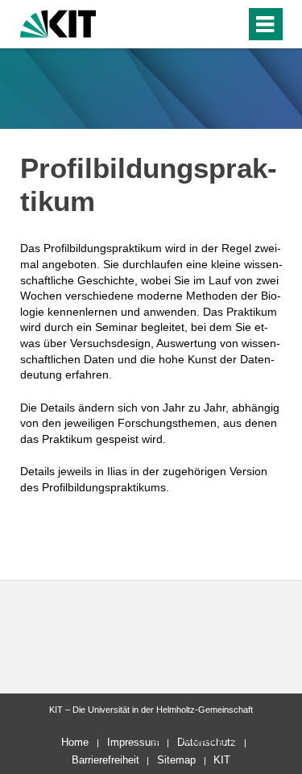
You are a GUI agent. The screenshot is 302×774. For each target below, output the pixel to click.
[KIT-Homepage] (58, 22)
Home (75, 742)
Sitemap (176, 760)
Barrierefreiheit (105, 760)
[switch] (204, 24)
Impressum (133, 742)
